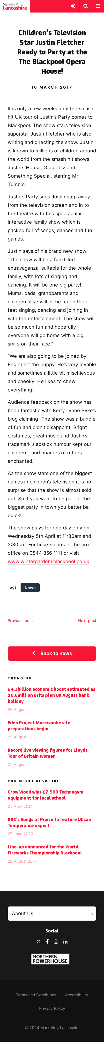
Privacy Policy (52, 1008)
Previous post (20, 620)
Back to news (56, 653)
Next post (87, 620)
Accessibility (76, 994)
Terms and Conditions (36, 994)
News (30, 587)
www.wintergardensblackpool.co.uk (48, 561)
